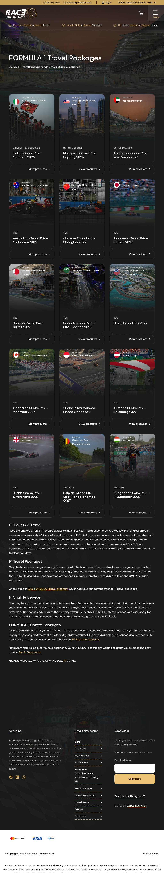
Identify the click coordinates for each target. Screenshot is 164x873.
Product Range (83, 788)
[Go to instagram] (24, 778)
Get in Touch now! (30, 652)
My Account (82, 756)
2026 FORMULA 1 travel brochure (48, 589)
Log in (109, 2)
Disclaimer (80, 816)
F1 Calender (81, 762)
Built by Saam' (151, 854)
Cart (77, 742)
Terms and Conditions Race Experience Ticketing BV (86, 775)
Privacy (79, 809)
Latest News (82, 802)
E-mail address (122, 760)
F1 (64, 660)
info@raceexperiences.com (77, 3)
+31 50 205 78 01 (51, 3)
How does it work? (85, 795)
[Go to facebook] (11, 778)
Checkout (80, 749)
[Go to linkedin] (17, 778)
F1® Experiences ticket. (85, 639)
